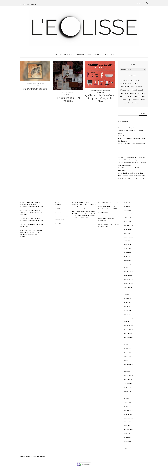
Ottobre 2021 (128, 425)
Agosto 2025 (127, 248)
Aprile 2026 (127, 217)
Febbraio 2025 (128, 271)
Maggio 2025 (128, 260)
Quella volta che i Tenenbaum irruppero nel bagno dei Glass (100, 98)
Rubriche (29, 2)
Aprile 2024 (127, 310)
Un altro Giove (122, 136)
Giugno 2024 (128, 302)
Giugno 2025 (127, 256)
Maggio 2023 (128, 352)
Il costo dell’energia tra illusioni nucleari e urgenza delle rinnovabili (109, 218)
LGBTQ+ (129, 96)
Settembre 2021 (128, 429)
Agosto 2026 (128, 202)
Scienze (124, 103)
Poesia (124, 100)
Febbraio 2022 (128, 410)
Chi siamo (36, 2)
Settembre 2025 (129, 244)
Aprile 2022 (127, 402)
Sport (137, 103)
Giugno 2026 (128, 210)
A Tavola (136, 80)
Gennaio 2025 (128, 275)
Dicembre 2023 (128, 325)
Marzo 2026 (127, 221)
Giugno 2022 (127, 395)
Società (34, 83)
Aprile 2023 (127, 356)
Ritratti (143, 100)
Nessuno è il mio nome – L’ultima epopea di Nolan (131, 144)
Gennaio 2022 (128, 414)
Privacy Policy (24, 4)
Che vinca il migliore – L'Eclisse (126, 173)
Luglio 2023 (127, 345)
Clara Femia (36, 85)
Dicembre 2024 (128, 279)
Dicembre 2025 (128, 233)
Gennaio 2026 (128, 229)
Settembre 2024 (129, 291)
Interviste (139, 87)
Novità (142, 96)
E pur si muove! (140, 173)
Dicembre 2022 (128, 372)
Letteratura (29, 83)
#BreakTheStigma (126, 80)
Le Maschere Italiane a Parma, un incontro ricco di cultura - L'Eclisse (30, 204)
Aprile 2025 (127, 264)
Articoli (22, 2)
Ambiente (123, 83)
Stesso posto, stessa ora (135, 160)
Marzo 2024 (127, 314)
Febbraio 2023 (128, 364)
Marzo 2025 (127, 268)
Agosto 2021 (127, 433)
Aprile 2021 (127, 449)
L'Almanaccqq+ (125, 90)
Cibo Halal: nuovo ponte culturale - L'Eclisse (130, 168)
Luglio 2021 (127, 437)
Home (55, 54)
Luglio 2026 (127, 206)
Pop (63, 92)
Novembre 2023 (128, 329)
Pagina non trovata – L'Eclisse (126, 176)
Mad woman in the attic (35, 88)
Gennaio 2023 (128, 368)
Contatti (42, 2)
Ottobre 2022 (128, 379)
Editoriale (123, 87)
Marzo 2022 (127, 406)
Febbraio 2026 (128, 225)
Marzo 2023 (127, 360)
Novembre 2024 (128, 283)
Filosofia (131, 87)
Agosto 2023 (127, 341)
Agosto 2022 (127, 387)
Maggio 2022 (128, 398)
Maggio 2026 (128, 214)
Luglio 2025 (127, 252)
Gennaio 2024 (128, 321)
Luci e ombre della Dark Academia (68, 99)
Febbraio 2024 (128, 318)
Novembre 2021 (128, 422)
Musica (136, 96)
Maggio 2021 (127, 445)
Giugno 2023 (127, 348)
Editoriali (33, 4)
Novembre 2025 (128, 237)
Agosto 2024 (128, 294)
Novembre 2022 (128, 375)
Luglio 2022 (127, 391)
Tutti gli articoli (66, 54)
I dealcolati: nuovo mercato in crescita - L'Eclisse (131, 162)
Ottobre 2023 (128, 333)
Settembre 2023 (129, 337)
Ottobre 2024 (128, 287)
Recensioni (99, 90)
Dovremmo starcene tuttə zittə (126, 128)
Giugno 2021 (127, 441)
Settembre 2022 (129, 383)
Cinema (135, 83)
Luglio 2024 (127, 298)
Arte (129, 83)
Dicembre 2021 (128, 418)
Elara (21, 456)
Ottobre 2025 (128, 241)
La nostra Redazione (52, 2)
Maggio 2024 (128, 306)
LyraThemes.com (41, 456)
